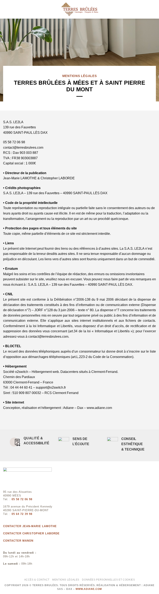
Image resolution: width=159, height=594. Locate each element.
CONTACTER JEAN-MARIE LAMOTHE (30, 526)
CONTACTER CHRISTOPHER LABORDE (31, 533)
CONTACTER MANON (18, 540)
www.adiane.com (89, 589)
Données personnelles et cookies (108, 579)
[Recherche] (154, 9)
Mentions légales (65, 579)
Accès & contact (36, 579)
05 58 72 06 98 (22, 499)
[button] (5, 9)
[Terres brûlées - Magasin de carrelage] (79, 9)
